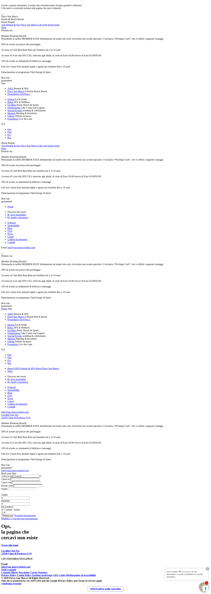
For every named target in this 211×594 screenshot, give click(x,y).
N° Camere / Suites (10, 509)
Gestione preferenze (42, 575)
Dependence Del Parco (19, 94)
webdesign (11, 583)
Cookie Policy (24, 575)
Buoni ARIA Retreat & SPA (21, 368)
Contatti (11, 242)
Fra (9, 135)
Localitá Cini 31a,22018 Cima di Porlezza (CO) (15, 416)
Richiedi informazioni (25, 515)
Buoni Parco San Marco (47, 368)
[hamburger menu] (2, 14)
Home (10, 206)
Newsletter (24, 572)
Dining (11, 99)
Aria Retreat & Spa (10, 25)
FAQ (9, 231)
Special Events (14, 110)
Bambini (5, 501)
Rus (9, 137)
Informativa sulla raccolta (105, 588)
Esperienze (13, 119)
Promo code (7, 485)
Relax (10, 102)
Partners (42, 572)
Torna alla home (9, 545)
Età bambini (7, 507)
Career (10, 236)
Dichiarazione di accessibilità (81, 575)
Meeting (11, 113)
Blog (9, 228)
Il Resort (11, 222)
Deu (9, 132)
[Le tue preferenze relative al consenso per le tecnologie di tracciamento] (206, 589)
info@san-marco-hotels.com (21, 247)
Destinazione (14, 107)
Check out (6, 482)
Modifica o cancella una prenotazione (19, 518)
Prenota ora (6, 30)
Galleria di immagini (17, 239)
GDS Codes (59, 575)
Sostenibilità (13, 225)
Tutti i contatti (8, 569)
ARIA (10, 88)
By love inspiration (16, 214)
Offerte (11, 116)
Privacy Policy (8, 575)
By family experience (17, 217)
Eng (9, 129)
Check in (5, 479)
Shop (3, 27)
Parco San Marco (16, 91)
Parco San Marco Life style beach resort (40, 25)
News (10, 234)
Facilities (12, 105)
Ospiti (4, 489)
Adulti (4, 494)
